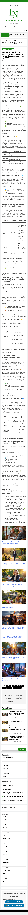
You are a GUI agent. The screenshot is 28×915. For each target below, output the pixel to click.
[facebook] (10, 5)
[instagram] (12, 5)
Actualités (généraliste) (8, 49)
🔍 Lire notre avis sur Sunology (14, 901)
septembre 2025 (6, 838)
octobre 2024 (5, 867)
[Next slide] (26, 1)
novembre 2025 (6, 832)
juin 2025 (5, 846)
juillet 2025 (5, 843)
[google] (15, 5)
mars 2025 (5, 854)
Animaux (4, 760)
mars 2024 (5, 884)
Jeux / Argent (5, 768)
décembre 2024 (6, 862)
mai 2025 (5, 849)
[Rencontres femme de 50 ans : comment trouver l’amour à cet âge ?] (14, 575)
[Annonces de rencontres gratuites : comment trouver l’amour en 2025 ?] (14, 648)
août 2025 (5, 840)
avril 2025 (5, 851)
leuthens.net (14, 20)
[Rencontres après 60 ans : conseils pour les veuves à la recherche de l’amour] (14, 533)
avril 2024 (5, 881)
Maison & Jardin (6, 771)
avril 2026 (5, 827)
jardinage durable (7, 688)
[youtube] (17, 5)
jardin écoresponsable (18, 685)
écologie (9, 685)
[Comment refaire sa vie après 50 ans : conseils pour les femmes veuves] (14, 554)
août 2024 (5, 873)
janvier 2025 (5, 859)
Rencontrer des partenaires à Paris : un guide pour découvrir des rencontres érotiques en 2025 (13, 629)
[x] (14, 5)
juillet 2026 (5, 819)
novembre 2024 (6, 865)
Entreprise (5, 762)
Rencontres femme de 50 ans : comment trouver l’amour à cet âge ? (17, 729)
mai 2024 (5, 878)
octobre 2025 (5, 835)
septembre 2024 (6, 870)
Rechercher (5, 747)
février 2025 (5, 857)
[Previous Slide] (24, 1)
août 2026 (5, 816)
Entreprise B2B (6, 765)
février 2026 (5, 830)
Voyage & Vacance (7, 776)
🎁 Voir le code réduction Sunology (14, 905)
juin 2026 (5, 822)
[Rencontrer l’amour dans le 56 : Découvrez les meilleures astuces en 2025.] (14, 597)
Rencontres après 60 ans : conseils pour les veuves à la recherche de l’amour (16, 713)
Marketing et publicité (7, 773)
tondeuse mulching (17, 688)
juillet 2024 (5, 876)
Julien (4, 61)
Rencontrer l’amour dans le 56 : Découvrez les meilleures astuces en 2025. (13, 0)
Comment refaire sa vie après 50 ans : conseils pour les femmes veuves (16, 721)
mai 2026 (5, 824)
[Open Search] (24, 30)
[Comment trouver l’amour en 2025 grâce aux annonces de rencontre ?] (14, 670)
